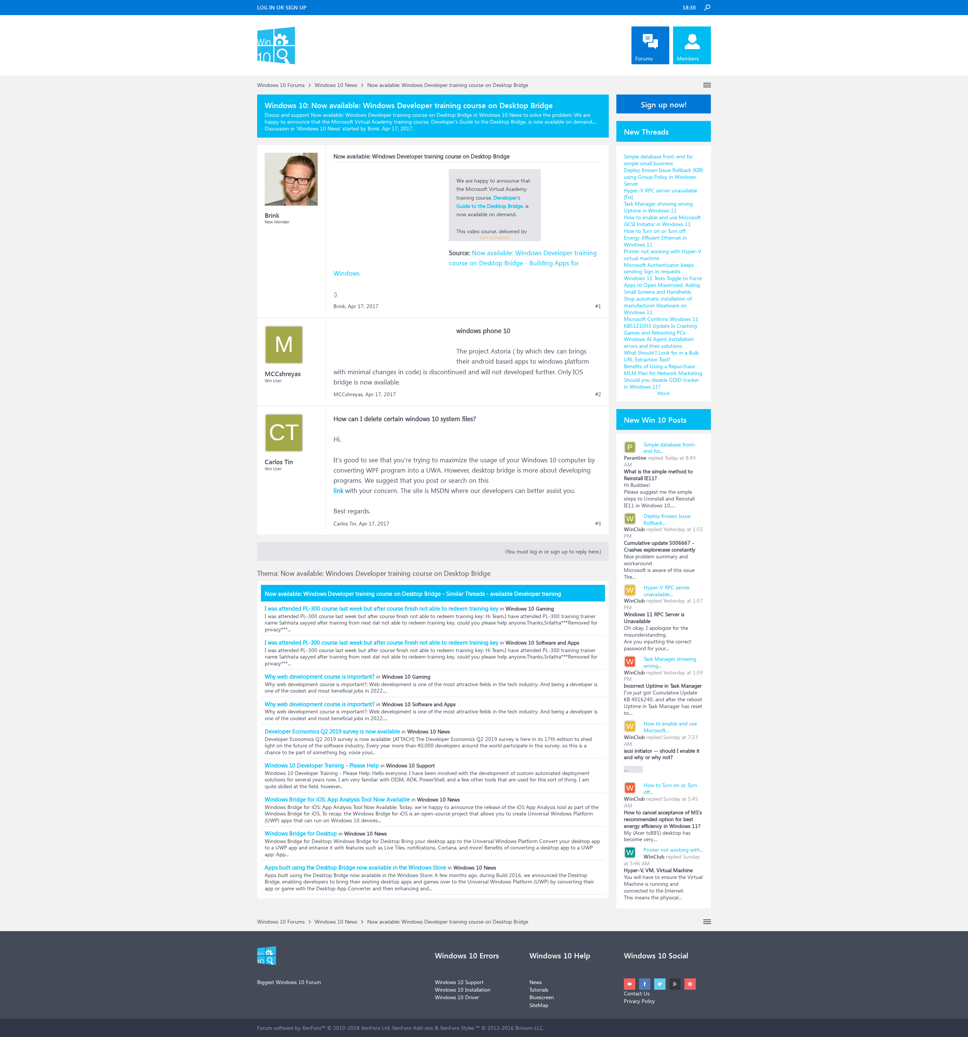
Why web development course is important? (320, 676)
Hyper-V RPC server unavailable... (667, 591)
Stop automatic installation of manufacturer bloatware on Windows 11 (658, 305)
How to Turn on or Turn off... (670, 788)
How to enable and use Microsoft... (670, 727)
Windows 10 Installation (462, 989)
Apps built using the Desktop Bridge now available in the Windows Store (355, 867)
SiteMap (538, 1005)
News (535, 982)
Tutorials (538, 989)
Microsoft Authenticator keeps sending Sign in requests (659, 268)
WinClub (634, 529)
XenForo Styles (457, 1027)
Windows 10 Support (459, 982)
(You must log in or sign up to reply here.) (553, 551)
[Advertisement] (390, 216)
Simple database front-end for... (670, 448)
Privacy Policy (639, 1000)
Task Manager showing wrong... (670, 662)
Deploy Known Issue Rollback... (667, 519)
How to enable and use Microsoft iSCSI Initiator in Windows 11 (662, 221)
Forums (644, 58)
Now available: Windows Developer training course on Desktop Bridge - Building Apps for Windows (465, 262)
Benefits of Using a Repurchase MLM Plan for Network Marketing (663, 370)
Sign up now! (664, 104)
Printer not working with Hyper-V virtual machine (662, 255)
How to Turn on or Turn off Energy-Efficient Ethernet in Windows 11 (655, 237)
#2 (598, 394)
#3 (598, 523)
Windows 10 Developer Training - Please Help (322, 765)
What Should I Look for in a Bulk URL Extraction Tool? (661, 356)
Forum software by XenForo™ (324, 1027)
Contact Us (637, 993)
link (338, 490)
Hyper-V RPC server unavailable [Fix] (660, 194)
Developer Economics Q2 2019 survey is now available (332, 731)
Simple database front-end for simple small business (658, 160)
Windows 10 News (318, 128)
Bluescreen (541, 997)
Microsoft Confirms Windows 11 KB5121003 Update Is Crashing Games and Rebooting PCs (661, 325)
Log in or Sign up (281, 7)
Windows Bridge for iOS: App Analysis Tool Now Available (337, 799)
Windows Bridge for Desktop (301, 833)
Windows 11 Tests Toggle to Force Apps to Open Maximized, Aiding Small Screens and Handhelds (663, 284)
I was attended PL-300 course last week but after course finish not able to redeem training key (381, 608)
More (664, 393)
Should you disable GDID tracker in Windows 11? (661, 383)
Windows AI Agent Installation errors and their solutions (659, 342)
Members (688, 58)
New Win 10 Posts (655, 419)
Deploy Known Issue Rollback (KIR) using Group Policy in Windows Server (663, 176)
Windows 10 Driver (457, 997)
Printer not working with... (673, 849)
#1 (598, 306)
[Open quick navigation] (707, 85)
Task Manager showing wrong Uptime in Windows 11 (658, 207)
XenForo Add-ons (412, 1027)
